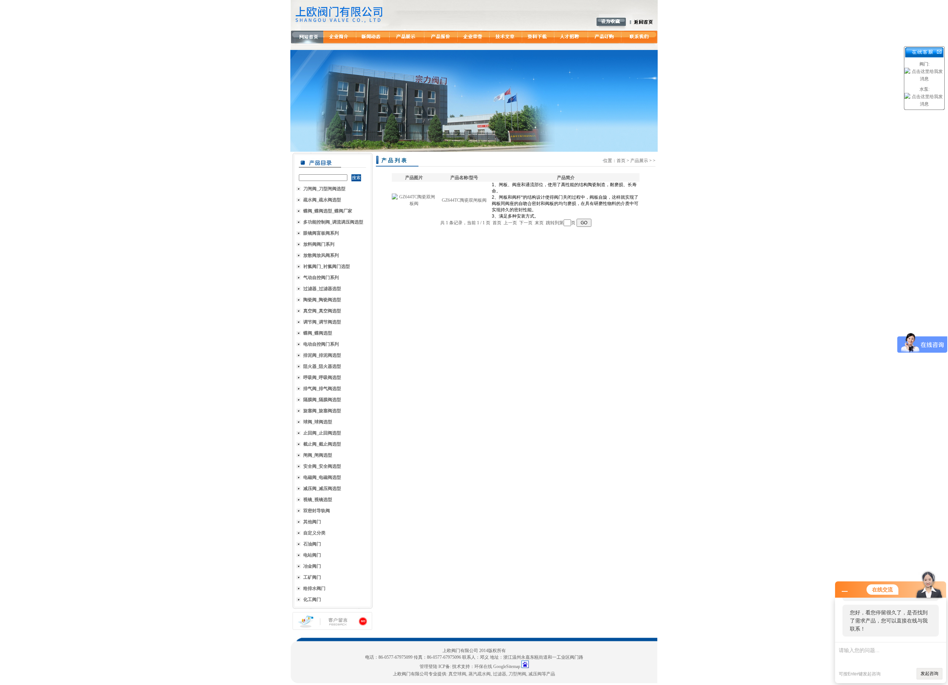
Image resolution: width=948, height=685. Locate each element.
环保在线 (483, 666)
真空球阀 (457, 673)
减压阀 (535, 673)
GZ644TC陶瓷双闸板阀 (464, 200)
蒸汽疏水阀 (479, 673)
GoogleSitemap (506, 666)
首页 (621, 160)
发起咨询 (929, 673)
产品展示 (639, 160)
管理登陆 (428, 666)
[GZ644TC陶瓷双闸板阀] (414, 203)
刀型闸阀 (517, 673)
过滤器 (499, 673)
